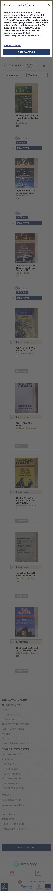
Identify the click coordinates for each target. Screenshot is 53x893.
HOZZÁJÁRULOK (26, 52)
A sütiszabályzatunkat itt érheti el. (22, 34)
